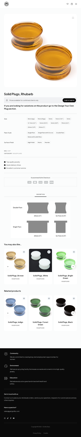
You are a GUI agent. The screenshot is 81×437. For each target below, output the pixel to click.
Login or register (69, 100)
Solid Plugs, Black (65, 322)
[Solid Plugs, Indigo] (15, 306)
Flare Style (7, 133)
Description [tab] (40, 194)
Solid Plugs (17, 153)
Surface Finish (9, 142)
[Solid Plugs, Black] (65, 306)
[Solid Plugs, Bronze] (15, 260)
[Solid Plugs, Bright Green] (65, 260)
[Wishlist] (67, 4)
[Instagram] (5, 418)
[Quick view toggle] (24, 252)
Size (5, 119)
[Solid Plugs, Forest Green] (40, 306)
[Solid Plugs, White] (40, 260)
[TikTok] (7, 418)
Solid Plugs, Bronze (16, 276)
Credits (45, 433)
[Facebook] (10, 418)
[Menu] (76, 4)
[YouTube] (13, 418)
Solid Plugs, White (40, 276)
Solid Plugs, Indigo (15, 322)
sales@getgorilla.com (11, 411)
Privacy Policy (37, 433)
